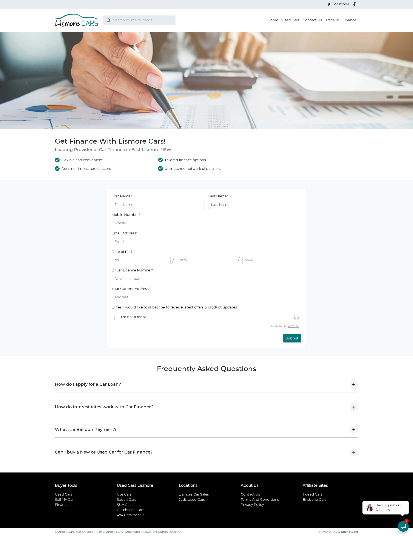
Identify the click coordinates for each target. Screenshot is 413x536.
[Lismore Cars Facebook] (355, 4)
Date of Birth (123, 252)
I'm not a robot (133, 317)
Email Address (124, 233)
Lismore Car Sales (194, 494)
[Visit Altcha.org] (296, 318)
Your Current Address (131, 289)
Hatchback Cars (130, 510)
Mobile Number (126, 215)
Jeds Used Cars (192, 499)
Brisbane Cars (314, 499)
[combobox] (139, 20)
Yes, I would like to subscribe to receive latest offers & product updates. (177, 307)
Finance (349, 20)
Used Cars (290, 20)
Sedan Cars (126, 499)
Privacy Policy (252, 505)
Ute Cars (124, 494)
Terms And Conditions (260, 499)
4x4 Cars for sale (131, 515)
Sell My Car (64, 499)
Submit (292, 338)
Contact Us (312, 20)
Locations (340, 4)
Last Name (218, 196)
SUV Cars (125, 505)
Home (273, 20)
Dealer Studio (348, 531)
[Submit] (108, 20)
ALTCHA (293, 326)
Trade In (332, 20)
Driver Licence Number (132, 270)
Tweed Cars (312, 494)
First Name (122, 196)
